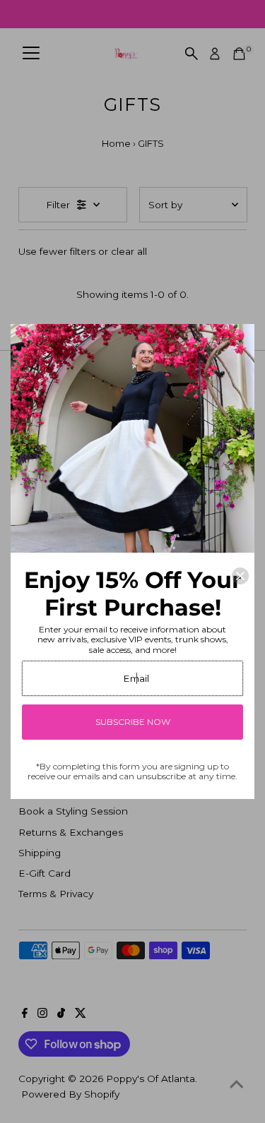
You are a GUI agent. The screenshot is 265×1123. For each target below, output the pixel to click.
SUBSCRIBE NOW (132, 721)
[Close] (240, 576)
